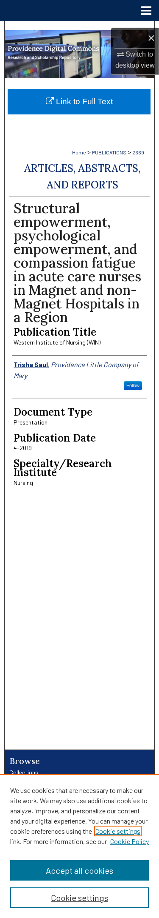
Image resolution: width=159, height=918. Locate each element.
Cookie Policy (129, 841)
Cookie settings (117, 831)
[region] (79, 846)
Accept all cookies (79, 870)
